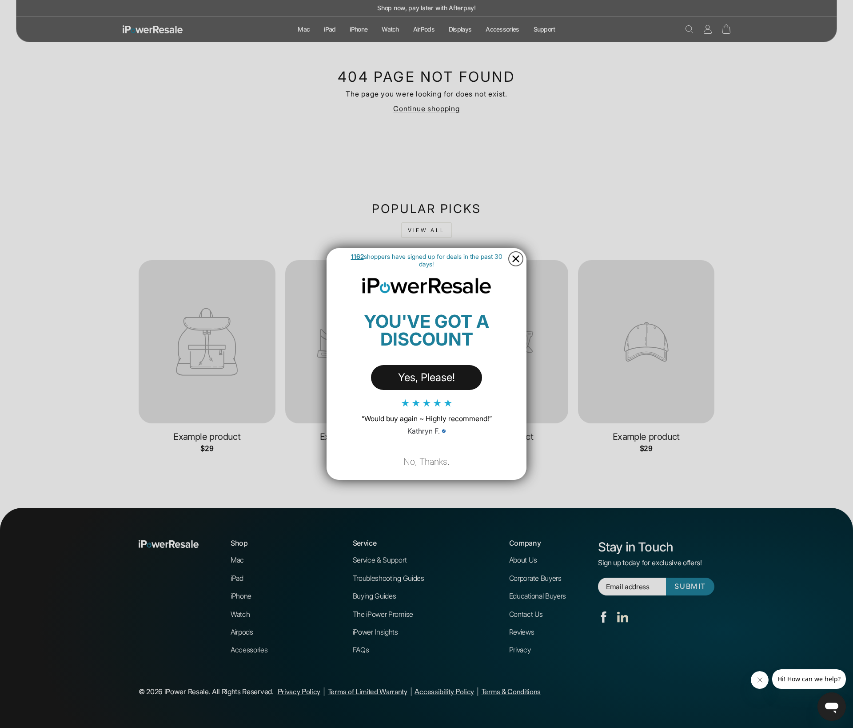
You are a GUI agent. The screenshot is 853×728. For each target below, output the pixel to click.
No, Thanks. (426, 461)
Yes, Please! (426, 377)
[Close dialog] (516, 259)
